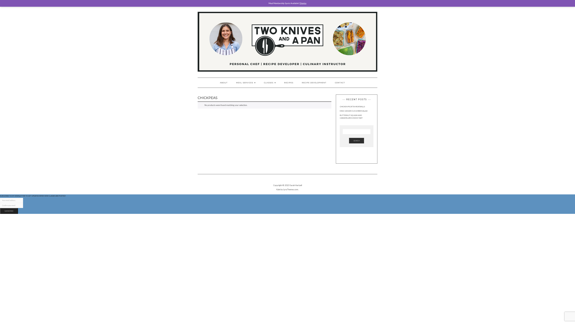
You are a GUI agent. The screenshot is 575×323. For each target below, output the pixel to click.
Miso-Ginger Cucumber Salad (353, 111)
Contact (340, 83)
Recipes (288, 83)
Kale (278, 189)
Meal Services (245, 83)
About (224, 83)
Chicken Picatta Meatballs (352, 106)
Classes (269, 83)
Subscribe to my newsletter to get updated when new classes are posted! (33, 196)
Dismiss (303, 3)
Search (356, 141)
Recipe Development (314, 83)
